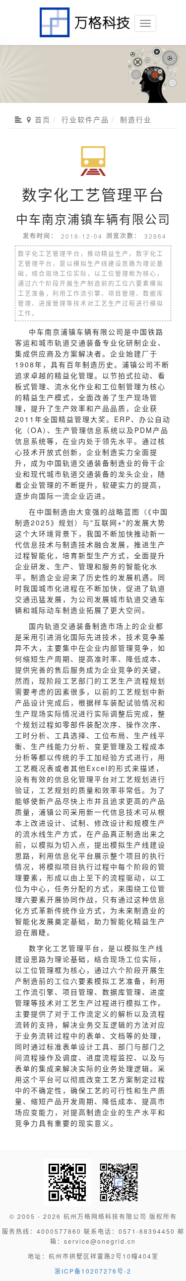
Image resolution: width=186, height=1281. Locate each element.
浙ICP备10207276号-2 (93, 1271)
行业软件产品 (85, 119)
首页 (41, 119)
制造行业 (136, 119)
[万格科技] (85, 12)
